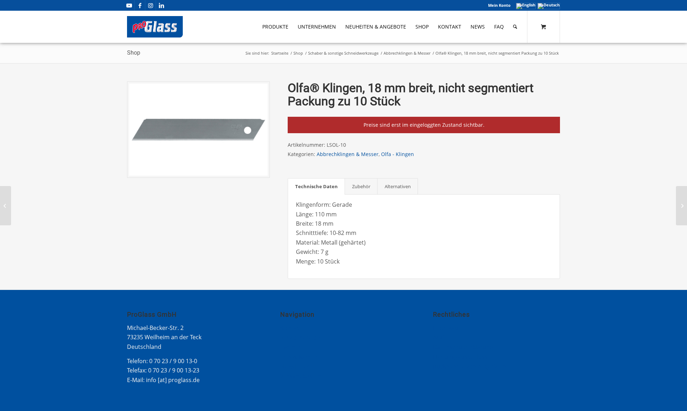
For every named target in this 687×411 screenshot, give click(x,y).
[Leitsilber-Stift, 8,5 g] (681, 205)
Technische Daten (316, 186)
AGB (438, 337)
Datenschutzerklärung (463, 347)
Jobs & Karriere (300, 357)
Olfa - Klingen (397, 154)
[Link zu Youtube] (129, 5)
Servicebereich (300, 337)
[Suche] (515, 27)
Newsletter (295, 366)
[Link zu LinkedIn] (161, 5)
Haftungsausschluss (460, 357)
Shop (133, 52)
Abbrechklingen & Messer (348, 154)
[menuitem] (497, 5)
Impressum (448, 328)
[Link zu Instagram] (150, 5)
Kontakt (290, 328)
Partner (290, 347)
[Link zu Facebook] (140, 5)
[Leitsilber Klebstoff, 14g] (5, 205)
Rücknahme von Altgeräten (469, 366)
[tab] (316, 186)
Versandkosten (300, 376)
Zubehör (361, 186)
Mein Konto (499, 5)
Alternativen (398, 186)
